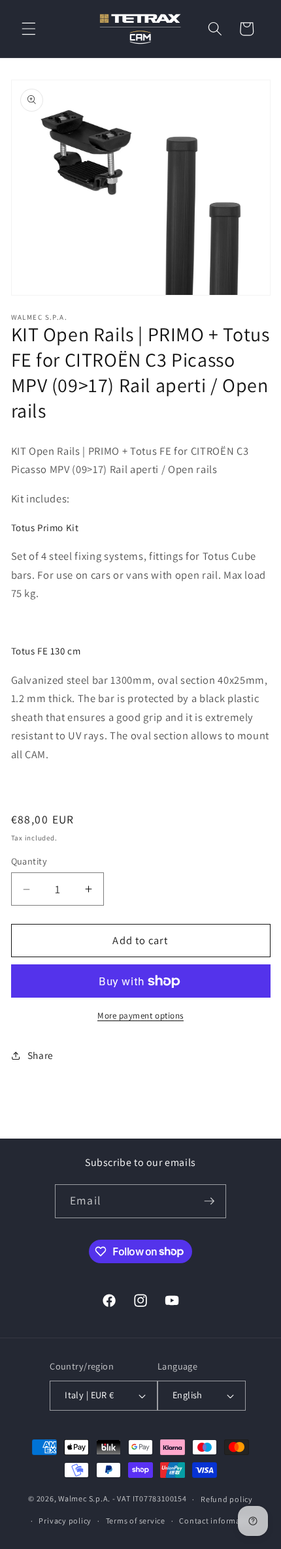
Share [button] (40, 1055)
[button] (28, 28)
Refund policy (227, 1499)
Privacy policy (65, 1521)
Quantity (29, 861)
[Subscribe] (209, 1201)
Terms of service (135, 1521)
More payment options (140, 1015)
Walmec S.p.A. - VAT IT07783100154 (122, 1499)
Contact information (217, 1521)
